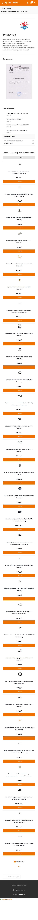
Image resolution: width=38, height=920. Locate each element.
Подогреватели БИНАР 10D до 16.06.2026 (17, 113)
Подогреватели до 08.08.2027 (14, 119)
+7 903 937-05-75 (20, 898)
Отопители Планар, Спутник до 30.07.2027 (18, 125)
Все (19, 866)
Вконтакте (16, 916)
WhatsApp (21, 916)
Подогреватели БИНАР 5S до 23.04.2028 (17, 130)
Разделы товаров (10, 136)
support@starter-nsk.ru (20, 902)
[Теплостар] (19, 82)
